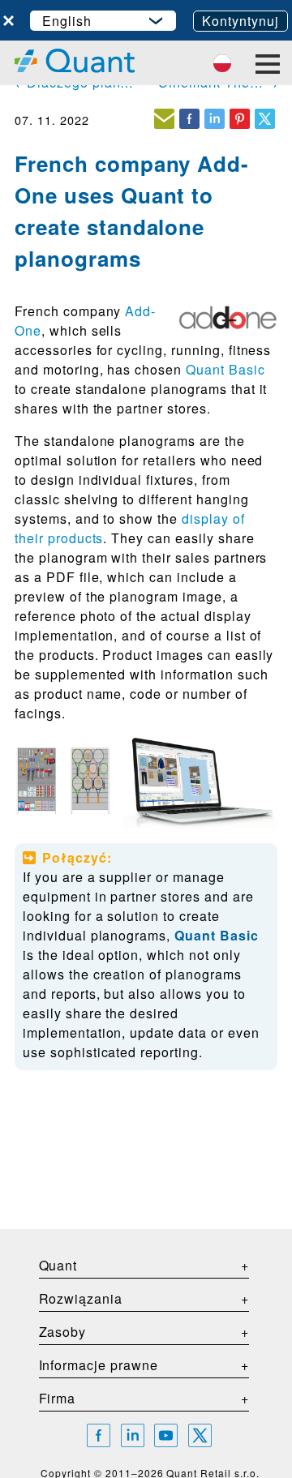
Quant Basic (225, 369)
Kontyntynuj (240, 20)
